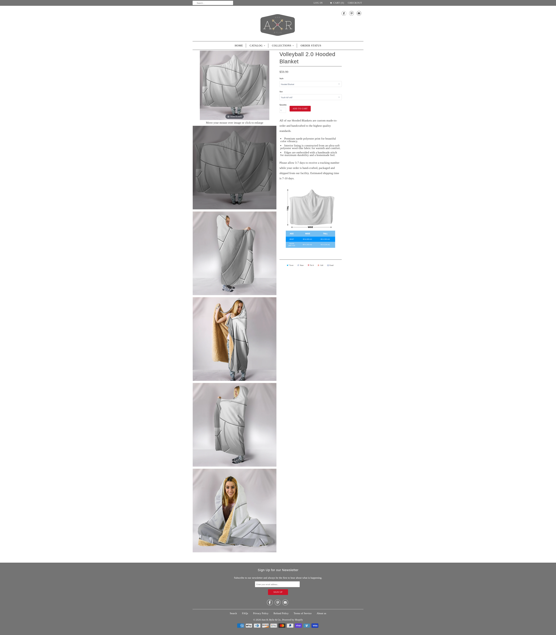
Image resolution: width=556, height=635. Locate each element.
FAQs (245, 613)
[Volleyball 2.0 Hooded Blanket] (234, 167)
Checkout (355, 2)
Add (321, 265)
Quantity (283, 105)
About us (321, 613)
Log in (318, 2)
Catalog (256, 45)
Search (233, 613)
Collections (281, 45)
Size (281, 92)
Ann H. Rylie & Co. (271, 619)
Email (331, 265)
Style (281, 78)
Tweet (291, 265)
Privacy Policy (260, 613)
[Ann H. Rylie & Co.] (278, 24)
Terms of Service (303, 613)
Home (239, 45)
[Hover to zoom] (234, 85)
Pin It (312, 265)
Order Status (311, 45)
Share (302, 265)
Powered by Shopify (292, 619)
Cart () (338, 2)
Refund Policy (281, 613)
